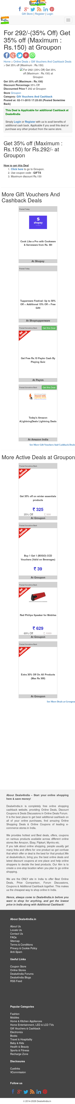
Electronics (16, 1032)
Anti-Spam (16, 952)
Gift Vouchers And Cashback (34, 96)
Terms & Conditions (21, 944)
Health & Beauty (19, 1046)
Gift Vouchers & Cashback (25, 1028)
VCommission (18, 1072)
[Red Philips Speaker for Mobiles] (38, 600)
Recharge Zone (19, 1054)
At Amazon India (38, 439)
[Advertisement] (37, 752)
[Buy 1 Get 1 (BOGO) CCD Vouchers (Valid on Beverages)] (38, 541)
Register (40, 13)
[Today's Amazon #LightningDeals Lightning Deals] (38, 403)
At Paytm (38, 380)
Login (50, 13)
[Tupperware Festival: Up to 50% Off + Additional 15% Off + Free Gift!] (38, 284)
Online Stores (18, 970)
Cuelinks (15, 1068)
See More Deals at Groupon (61, 701)
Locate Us (16, 930)
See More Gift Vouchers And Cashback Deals (52, 444)
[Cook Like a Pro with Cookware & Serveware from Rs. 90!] (38, 224)
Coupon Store (18, 966)
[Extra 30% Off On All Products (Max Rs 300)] (38, 660)
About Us (15, 926)
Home (7, 61)
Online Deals (20, 61)
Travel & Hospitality (21, 1039)
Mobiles (14, 1017)
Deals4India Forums (21, 973)
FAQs (13, 937)
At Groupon (38, 518)
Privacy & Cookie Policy (23, 948)
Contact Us (16, 933)
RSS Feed (16, 981)
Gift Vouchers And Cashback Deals (51, 61)
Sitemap (15, 941)
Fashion (14, 1014)
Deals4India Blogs (20, 977)
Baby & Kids (17, 1043)
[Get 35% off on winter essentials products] (38, 481)
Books (13, 1035)
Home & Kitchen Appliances (26, 1021)
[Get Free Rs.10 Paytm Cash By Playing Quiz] (38, 343)
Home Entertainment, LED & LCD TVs (32, 1025)
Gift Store (27, 13)
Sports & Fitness (19, 1050)
